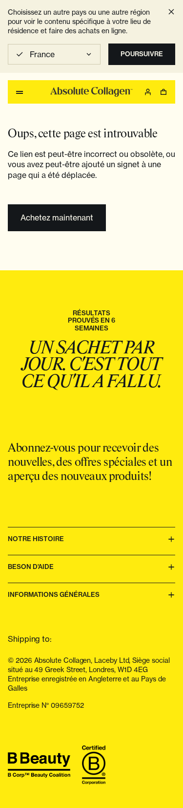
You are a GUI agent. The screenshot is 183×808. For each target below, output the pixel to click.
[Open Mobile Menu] (19, 92)
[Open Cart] (163, 92)
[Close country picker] (171, 12)
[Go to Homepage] (91, 92)
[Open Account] (148, 92)
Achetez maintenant (56, 217)
